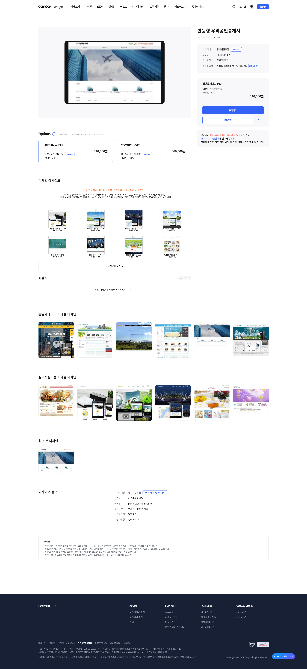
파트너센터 (206, 627)
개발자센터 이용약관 (67, 643)
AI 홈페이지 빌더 (208, 617)
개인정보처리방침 (85, 643)
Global (239, 617)
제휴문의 (127, 643)
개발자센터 (206, 622)
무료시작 (263, 6)
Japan (239, 612)
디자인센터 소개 (137, 612)
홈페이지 (196, 7)
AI (285, 656)
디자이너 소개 (136, 617)
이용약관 (51, 643)
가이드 (133, 622)
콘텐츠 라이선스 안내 (175, 627)
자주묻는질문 (171, 617)
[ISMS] (259, 644)
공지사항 (169, 612)
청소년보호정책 (101, 643)
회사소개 (41, 643)
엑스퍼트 (178, 7)
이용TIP (169, 622)
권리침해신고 (115, 643)
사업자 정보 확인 (137, 648)
